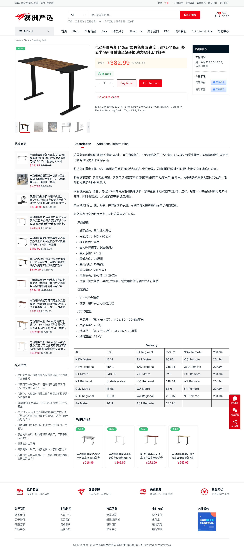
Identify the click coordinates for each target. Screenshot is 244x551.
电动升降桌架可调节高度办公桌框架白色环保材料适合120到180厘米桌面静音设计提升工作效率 (48, 303)
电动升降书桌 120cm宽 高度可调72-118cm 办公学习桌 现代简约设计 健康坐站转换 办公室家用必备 (48, 325)
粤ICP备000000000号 (130, 544)
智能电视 (91, 21)
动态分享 (118, 31)
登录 (160, 3)
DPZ (133, 110)
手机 (70, 21)
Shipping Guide (202, 31)
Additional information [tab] (113, 144)
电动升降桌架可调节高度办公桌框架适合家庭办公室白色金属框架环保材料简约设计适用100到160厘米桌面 (47, 283)
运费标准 (66, 529)
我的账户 (66, 524)
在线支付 (157, 524)
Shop (75, 31)
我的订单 (179, 3)
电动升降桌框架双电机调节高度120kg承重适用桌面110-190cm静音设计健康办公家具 (47, 178)
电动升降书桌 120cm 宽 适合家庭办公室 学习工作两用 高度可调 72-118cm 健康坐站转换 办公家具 (48, 345)
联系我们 (212, 3)
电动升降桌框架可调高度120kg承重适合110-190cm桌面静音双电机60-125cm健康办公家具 (48, 158)
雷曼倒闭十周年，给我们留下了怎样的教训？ (43, 449)
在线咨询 (220, 82)
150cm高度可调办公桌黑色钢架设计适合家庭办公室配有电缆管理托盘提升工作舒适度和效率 (47, 262)
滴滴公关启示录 (26, 443)
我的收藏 (190, 3)
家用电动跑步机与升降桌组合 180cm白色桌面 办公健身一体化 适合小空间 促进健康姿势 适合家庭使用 (48, 200)
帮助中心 (201, 3)
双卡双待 (79, 21)
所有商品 (90, 31)
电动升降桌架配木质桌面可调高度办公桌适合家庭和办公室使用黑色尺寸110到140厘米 (47, 241)
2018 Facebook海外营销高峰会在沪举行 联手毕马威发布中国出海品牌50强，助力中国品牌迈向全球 (43, 416)
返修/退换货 (113, 519)
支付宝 (156, 519)
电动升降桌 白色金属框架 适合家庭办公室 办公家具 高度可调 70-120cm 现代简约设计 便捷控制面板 (48, 220)
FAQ (167, 31)
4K (100, 21)
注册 (166, 3)
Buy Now (126, 83)
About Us (135, 31)
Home (18, 40)
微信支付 (157, 514)
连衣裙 (131, 21)
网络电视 (120, 21)
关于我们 (224, 3)
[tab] (83, 144)
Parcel (141, 110)
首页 (64, 31)
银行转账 (157, 529)
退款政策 (111, 514)
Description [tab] (82, 144)
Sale (104, 31)
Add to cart (150, 83)
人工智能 (108, 21)
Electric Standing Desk (108, 110)
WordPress (164, 544)
